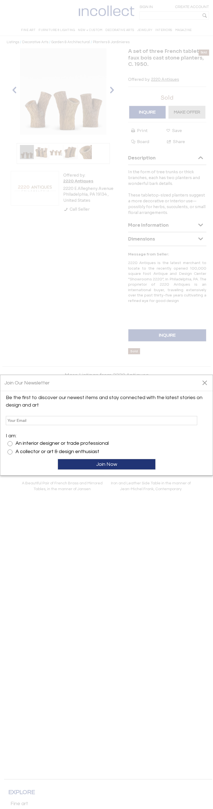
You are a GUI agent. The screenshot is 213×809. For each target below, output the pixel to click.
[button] (204, 382)
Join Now (106, 464)
